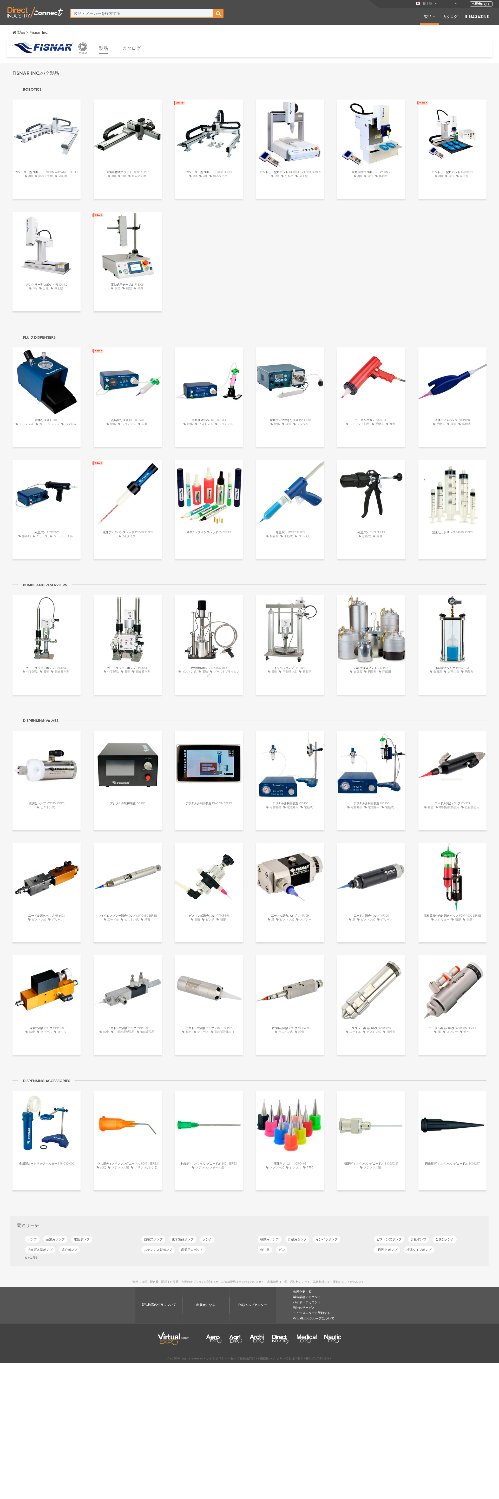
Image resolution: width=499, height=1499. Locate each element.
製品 (427, 16)
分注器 (265, 1250)
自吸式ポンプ (153, 1239)
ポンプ (32, 1239)
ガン (282, 1250)
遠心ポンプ (69, 1250)
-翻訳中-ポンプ (387, 1250)
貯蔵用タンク (297, 1239)
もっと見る (31, 1257)
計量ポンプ (418, 1239)
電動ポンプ (81, 1239)
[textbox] (141, 13)
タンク (207, 1239)
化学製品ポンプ (183, 1239)
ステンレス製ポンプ (158, 1250)
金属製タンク (444, 1239)
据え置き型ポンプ (40, 1250)
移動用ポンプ (269, 1239)
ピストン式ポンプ (389, 1239)
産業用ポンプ (55, 1239)
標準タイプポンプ (418, 1250)
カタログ (450, 16)
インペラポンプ (327, 1239)
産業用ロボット (192, 1250)
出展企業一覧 (302, 1292)
